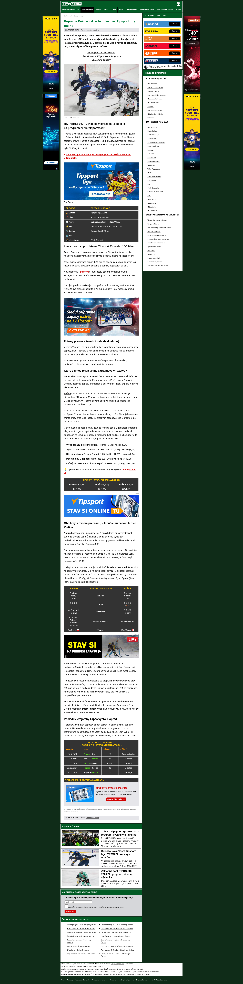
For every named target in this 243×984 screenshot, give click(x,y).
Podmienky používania (99, 980)
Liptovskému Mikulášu (108, 688)
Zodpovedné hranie (123, 974)
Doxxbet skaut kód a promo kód (158, 239)
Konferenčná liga (153, 135)
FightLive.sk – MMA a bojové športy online (81, 932)
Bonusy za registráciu (154, 262)
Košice (67, 393)
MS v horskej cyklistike (155, 114)
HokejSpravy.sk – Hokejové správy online (81, 925)
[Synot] (192, 92)
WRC (149, 195)
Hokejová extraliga (153, 161)
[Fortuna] (192, 170)
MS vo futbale (152, 211)
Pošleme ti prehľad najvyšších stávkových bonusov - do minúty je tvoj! (99, 897)
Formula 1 (150, 150)
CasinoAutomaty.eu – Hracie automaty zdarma (117, 925)
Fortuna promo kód (153, 231)
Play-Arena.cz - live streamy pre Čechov (81, 954)
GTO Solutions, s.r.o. (160, 980)
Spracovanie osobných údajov (120, 980)
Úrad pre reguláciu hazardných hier (103, 974)
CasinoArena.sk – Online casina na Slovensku (117, 928)
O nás (62, 980)
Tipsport (99, 240)
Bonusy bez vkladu (153, 258)
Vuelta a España (153, 91)
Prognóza (115, 56)
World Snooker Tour (154, 177)
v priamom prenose (124, 347)
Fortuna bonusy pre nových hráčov (159, 228)
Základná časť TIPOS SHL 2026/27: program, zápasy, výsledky (117, 874)
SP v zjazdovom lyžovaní (156, 142)
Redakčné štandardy (82, 980)
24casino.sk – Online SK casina (78, 950)
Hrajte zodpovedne (108, 809)
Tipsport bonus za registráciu (157, 220)
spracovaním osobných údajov (87, 907)
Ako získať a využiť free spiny (157, 266)
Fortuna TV (151, 250)
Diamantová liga (153, 146)
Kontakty (70, 980)
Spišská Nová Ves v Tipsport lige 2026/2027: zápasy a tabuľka (118, 854)
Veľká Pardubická (153, 169)
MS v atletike (151, 203)
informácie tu (74, 811)
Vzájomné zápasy (101, 60)
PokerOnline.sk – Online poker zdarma (80, 936)
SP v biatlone (152, 139)
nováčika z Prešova (82, 554)
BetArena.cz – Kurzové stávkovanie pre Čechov (117, 946)
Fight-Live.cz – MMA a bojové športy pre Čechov (117, 950)
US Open (150, 118)
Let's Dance (151, 199)
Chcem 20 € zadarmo (116, 799)
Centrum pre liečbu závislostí (140, 974)
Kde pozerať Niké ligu (155, 110)
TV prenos (102, 56)
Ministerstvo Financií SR (82, 974)
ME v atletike (151, 207)
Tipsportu (83, 272)
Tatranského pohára (74, 732)
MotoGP (150, 173)
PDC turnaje (151, 180)
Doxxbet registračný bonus (156, 235)
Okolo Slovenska (153, 188)
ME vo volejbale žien (154, 99)
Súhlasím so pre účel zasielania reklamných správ (96, 907)
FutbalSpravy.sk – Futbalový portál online (81, 928)
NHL (149, 184)
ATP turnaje (151, 154)
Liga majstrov (152, 84)
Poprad (95, 380)
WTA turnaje (151, 158)
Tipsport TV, (96, 231)
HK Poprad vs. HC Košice (101, 52)
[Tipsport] (51, 170)
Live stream (88, 56)
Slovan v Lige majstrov (155, 87)
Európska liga (152, 131)
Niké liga (150, 106)
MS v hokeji (151, 165)
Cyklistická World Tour (155, 192)
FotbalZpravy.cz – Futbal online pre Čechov (116, 932)
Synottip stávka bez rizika (156, 243)
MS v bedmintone (153, 103)
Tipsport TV (151, 254)
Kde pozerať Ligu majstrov (156, 95)
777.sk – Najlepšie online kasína (78, 946)
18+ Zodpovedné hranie (141, 980)
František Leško (92, 30)
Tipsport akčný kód (153, 224)
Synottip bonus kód (154, 247)
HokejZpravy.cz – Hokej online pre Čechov (115, 936)
